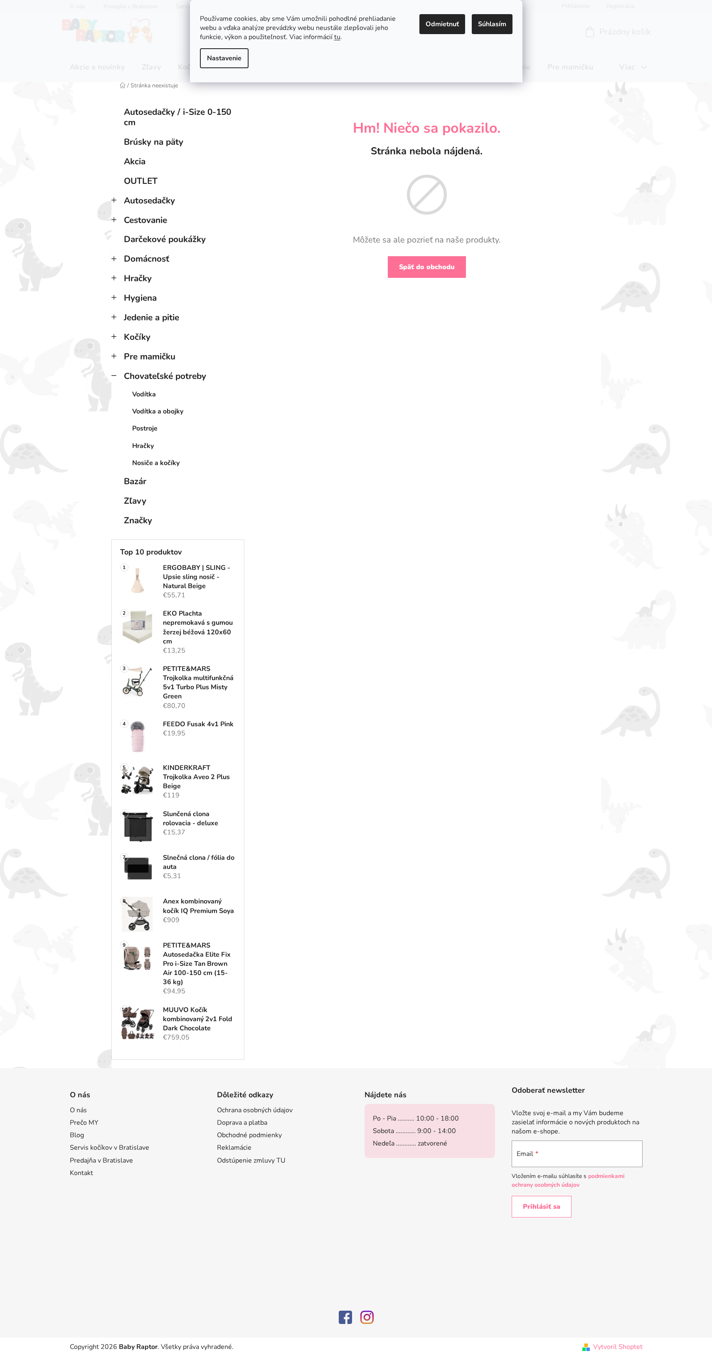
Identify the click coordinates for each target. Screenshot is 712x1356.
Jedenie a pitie (151, 317)
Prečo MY (84, 1122)
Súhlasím (492, 24)
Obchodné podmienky (249, 1135)
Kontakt (81, 1173)
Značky (138, 520)
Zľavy (135, 501)
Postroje (145, 428)
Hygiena (140, 298)
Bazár (135, 481)
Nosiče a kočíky (156, 463)
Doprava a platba (242, 1122)
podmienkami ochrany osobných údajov (568, 1180)
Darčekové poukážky (165, 239)
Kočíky (137, 337)
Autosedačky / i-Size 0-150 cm (177, 117)
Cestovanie (145, 220)
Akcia (134, 161)
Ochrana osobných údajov (255, 1110)
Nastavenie (224, 58)
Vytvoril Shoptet (618, 1346)
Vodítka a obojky (157, 411)
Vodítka (144, 394)
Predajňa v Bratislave (101, 1160)
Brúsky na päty (153, 142)
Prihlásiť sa (541, 1206)
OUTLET (141, 181)
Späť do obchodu (427, 267)
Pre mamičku (149, 356)
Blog (77, 1135)
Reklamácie (234, 1147)
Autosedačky (149, 200)
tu (337, 37)
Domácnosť (146, 259)
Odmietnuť (442, 24)
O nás (78, 1110)
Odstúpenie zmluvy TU (251, 1160)
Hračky (138, 278)
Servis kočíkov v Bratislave (109, 1147)
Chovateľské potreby (165, 376)
